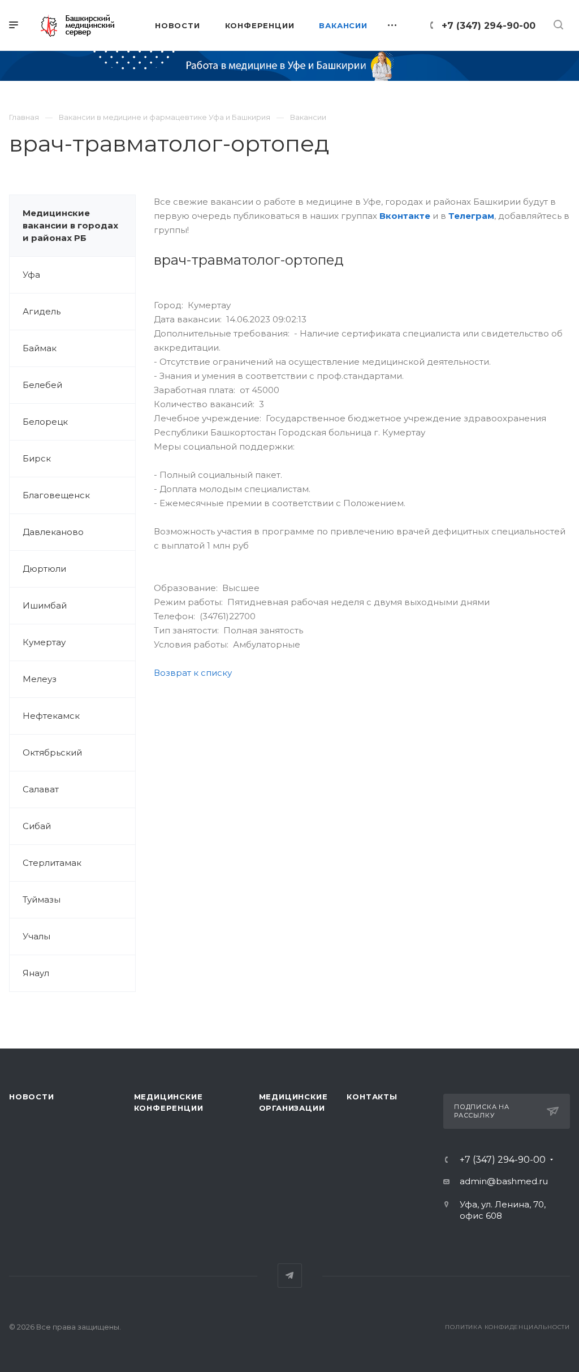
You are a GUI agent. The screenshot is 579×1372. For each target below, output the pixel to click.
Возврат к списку (193, 672)
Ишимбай (45, 605)
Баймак (40, 348)
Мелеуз (40, 679)
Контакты (372, 1096)
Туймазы (42, 899)
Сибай (37, 826)
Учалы (36, 936)
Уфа (31, 274)
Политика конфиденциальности (507, 1327)
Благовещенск (56, 495)
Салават (41, 789)
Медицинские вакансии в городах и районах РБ (70, 225)
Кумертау (44, 642)
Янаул (36, 973)
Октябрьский (52, 752)
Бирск (37, 458)
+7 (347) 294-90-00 (488, 25)
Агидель (42, 311)
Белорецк (45, 421)
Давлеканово (53, 532)
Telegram (290, 1275)
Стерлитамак (52, 862)
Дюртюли (44, 568)
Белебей (42, 384)
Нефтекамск (51, 715)
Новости (31, 1096)
